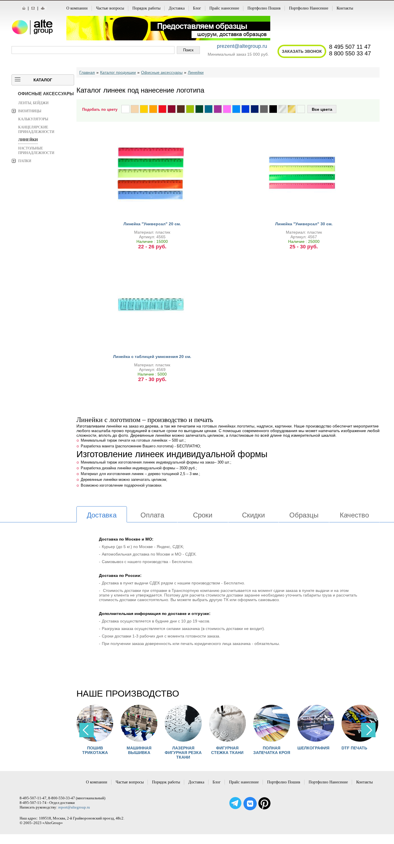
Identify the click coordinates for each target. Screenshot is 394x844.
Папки (24, 161)
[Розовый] (227, 109)
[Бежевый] (134, 109)
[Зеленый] (199, 109)
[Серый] (264, 109)
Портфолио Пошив (264, 8)
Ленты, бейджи (33, 103)
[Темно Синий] (254, 109)
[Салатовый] (190, 109)
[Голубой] (236, 109)
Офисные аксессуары (46, 93)
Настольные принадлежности (36, 150)
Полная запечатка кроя (271, 750)
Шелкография (313, 748)
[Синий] (245, 109)
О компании (77, 8)
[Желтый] (144, 109)
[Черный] (273, 109)
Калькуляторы (33, 119)
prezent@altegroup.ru (242, 46)
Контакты (345, 8)
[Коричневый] (181, 109)
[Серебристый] (282, 109)
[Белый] (125, 109)
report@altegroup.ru (74, 807)
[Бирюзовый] (208, 109)
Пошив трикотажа (95, 750)
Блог (197, 8)
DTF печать (354, 748)
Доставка (177, 8)
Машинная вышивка (139, 750)
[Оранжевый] (153, 109)
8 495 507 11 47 (350, 47)
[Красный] (162, 109)
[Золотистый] (291, 109)
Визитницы (29, 111)
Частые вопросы (110, 8)
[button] (368, 730)
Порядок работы (146, 8)
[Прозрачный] (301, 109)
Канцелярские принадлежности (36, 129)
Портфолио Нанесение (308, 8)
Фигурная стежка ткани (227, 750)
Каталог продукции (118, 72)
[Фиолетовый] (218, 109)
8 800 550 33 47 (350, 53)
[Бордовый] (171, 109)
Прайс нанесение (224, 8)
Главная (87, 72)
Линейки (28, 140)
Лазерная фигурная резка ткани (183, 752)
